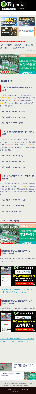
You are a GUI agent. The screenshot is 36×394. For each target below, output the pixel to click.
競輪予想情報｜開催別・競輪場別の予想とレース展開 (12, 41)
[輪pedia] (13, 5)
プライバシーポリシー (13, 389)
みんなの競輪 (25, 389)
